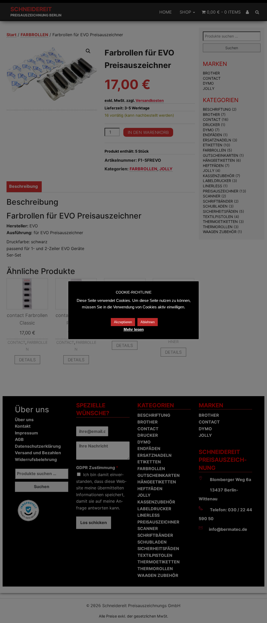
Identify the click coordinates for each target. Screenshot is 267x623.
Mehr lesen (134, 329)
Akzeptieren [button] (123, 322)
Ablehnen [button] (148, 322)
